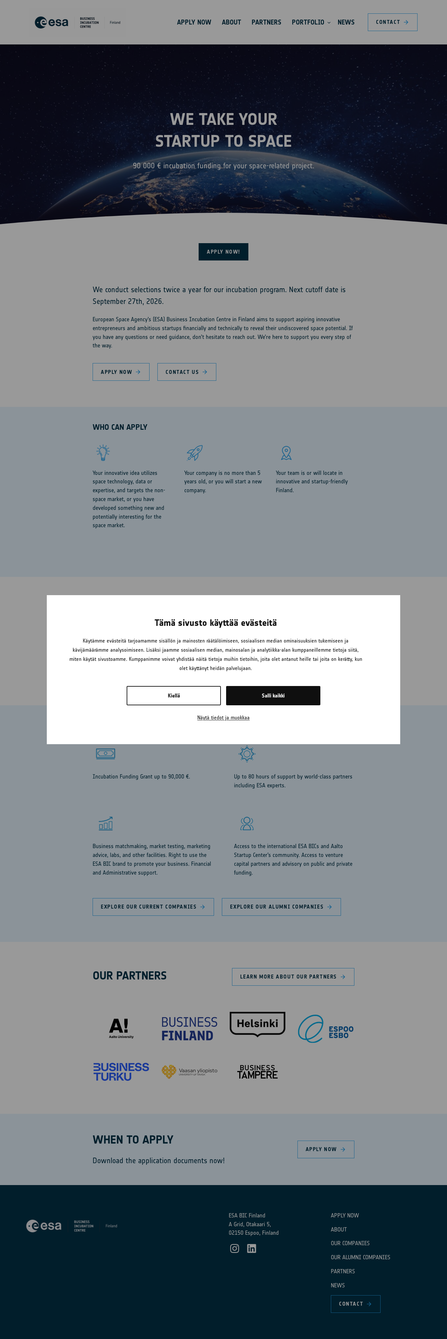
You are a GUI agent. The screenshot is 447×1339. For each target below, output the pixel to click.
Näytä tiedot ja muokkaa (223, 717)
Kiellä (174, 696)
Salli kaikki (273, 696)
